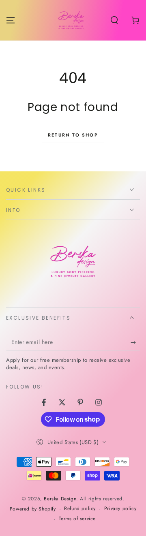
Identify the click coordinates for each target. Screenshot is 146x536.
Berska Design (60, 498)
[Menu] (10, 20)
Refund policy (80, 508)
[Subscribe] (135, 342)
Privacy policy (120, 508)
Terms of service (77, 518)
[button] (114, 20)
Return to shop (73, 135)
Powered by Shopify (33, 509)
